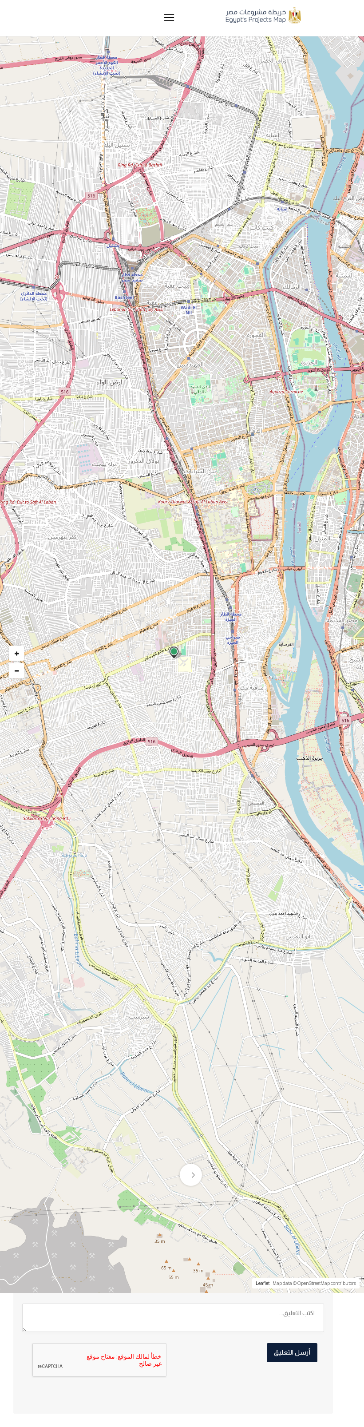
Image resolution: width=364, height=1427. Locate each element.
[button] (134, 277)
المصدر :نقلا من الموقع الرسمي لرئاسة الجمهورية (247, 911)
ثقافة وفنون (296, 684)
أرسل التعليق (292, 1352)
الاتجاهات (45, 915)
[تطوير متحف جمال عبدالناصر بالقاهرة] (253, 1094)
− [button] (17, 670)
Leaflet (262, 1283)
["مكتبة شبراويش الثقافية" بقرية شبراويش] (93, 1091)
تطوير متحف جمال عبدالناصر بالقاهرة (280, 1146)
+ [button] (17, 653)
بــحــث (207, 315)
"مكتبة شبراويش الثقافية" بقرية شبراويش (112, 1141)
